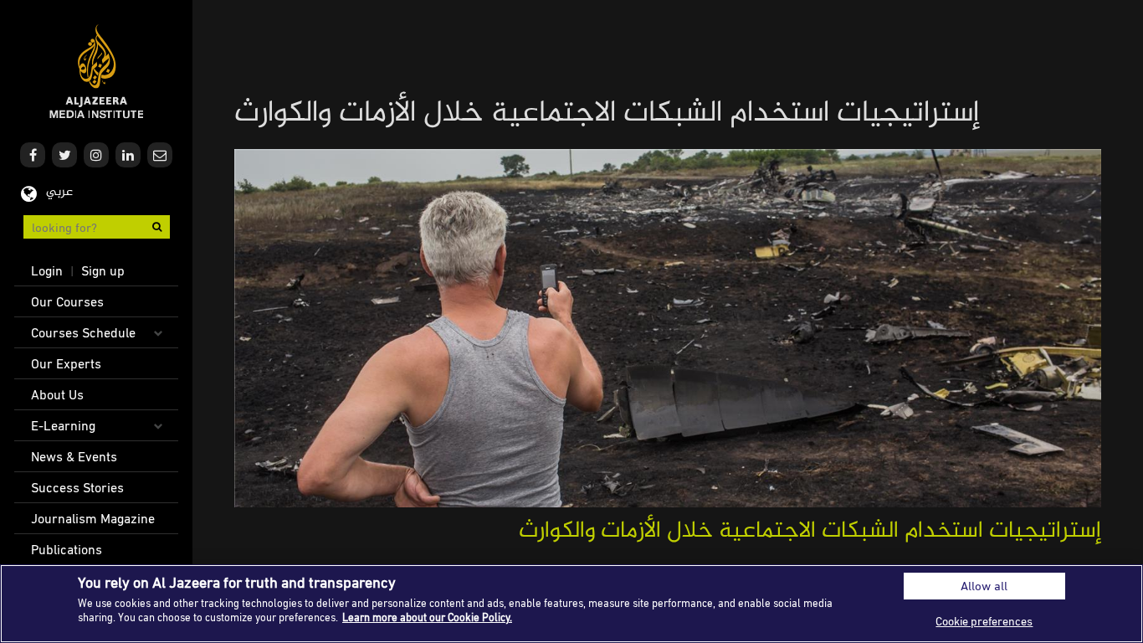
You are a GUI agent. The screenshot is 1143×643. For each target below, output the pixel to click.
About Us (57, 394)
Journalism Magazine (93, 518)
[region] (571, 603)
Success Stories (77, 487)
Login (47, 270)
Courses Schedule (83, 332)
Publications (66, 549)
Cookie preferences (984, 621)
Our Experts (66, 363)
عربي (59, 192)
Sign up (103, 270)
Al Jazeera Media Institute (96, 71)
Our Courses (67, 301)
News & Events (74, 456)
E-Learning (63, 425)
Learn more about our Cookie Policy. (427, 617)
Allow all (984, 586)
